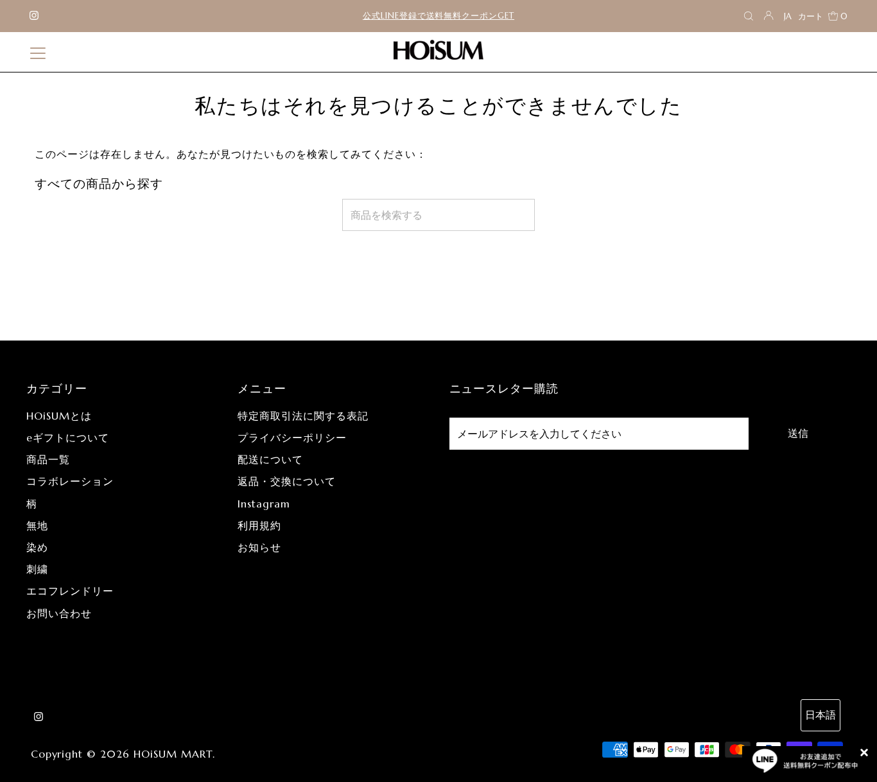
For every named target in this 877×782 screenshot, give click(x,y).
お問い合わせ (59, 613)
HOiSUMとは (59, 415)
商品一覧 (48, 459)
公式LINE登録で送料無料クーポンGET (438, 15)
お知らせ (259, 547)
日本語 (820, 714)
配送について (270, 459)
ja (788, 16)
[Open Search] (748, 16)
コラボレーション (70, 481)
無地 (37, 525)
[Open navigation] (37, 52)
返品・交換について (287, 481)
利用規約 (259, 525)
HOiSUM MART (173, 753)
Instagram (264, 503)
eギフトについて (67, 437)
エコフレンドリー (70, 590)
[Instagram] (34, 16)
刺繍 (37, 569)
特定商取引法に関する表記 (303, 415)
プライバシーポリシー (292, 437)
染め (37, 547)
